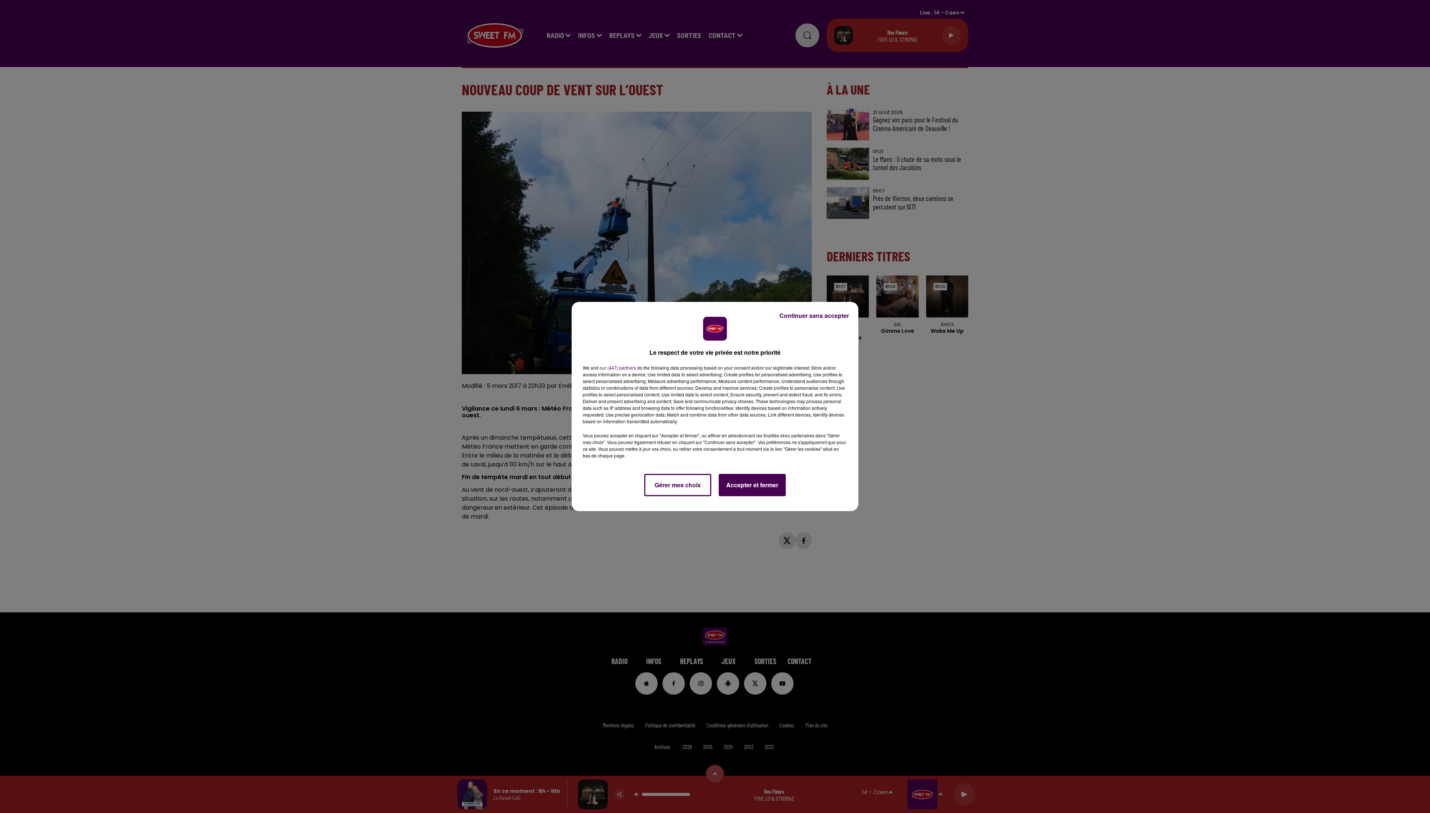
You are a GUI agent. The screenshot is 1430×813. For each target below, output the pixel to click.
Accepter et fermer (752, 485)
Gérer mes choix (678, 485)
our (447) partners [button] (618, 367)
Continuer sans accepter (814, 315)
